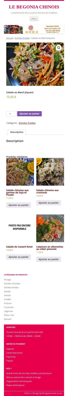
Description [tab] (16, 132)
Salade (7, 291)
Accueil (9, 38)
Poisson (8, 303)
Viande (7, 295)
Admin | (28, 393)
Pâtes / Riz (9, 315)
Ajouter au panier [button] (19, 205)
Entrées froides (22, 38)
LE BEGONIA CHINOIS (34, 6)
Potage (7, 279)
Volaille (7, 299)
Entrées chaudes (12, 283)
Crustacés (9, 307)
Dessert (7, 319)
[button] (59, 48)
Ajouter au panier (29, 113)
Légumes (8, 311)
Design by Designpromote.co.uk (47, 393)
